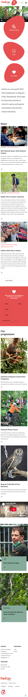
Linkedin (17, 686)
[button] (19, 3)
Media (15, 651)
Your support (14, 76)
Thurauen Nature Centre (9, 430)
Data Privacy (12, 683)
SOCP (14, 54)
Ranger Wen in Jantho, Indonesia (12, 197)
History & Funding (14, 30)
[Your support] (14, 72)
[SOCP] (14, 51)
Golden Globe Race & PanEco (11, 251)
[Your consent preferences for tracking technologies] (25, 695)
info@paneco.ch (5, 657)
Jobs (15, 649)
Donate (14, 3)
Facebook (10, 686)
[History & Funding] (14, 26)
